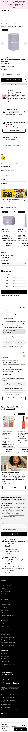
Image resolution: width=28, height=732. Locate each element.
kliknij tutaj (16, 687)
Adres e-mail (4, 523)
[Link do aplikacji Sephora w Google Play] (6, 682)
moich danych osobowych (16, 515)
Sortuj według (5, 260)
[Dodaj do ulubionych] (14, 212)
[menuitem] (21, 10)
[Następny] (25, 43)
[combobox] (14, 263)
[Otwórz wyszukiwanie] (18, 10)
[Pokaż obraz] (13, 42)
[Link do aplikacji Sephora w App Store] (16, 682)
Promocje (17, 688)
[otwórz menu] (2, 10)
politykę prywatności (12, 516)
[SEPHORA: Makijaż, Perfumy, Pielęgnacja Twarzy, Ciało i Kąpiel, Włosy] (8, 10)
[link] (14, 292)
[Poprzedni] (2, 43)
